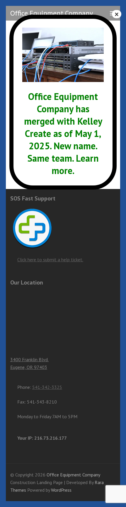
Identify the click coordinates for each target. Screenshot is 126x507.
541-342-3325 (47, 387)
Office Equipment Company (51, 13)
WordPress (61, 490)
